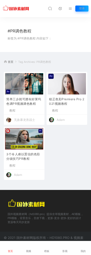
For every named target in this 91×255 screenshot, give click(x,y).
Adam (61, 120)
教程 (12, 110)
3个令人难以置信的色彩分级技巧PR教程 (23, 156)
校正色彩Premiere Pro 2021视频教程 (66, 101)
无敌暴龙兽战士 (24, 120)
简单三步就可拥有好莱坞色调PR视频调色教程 (23, 101)
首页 (10, 62)
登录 (82, 8)
